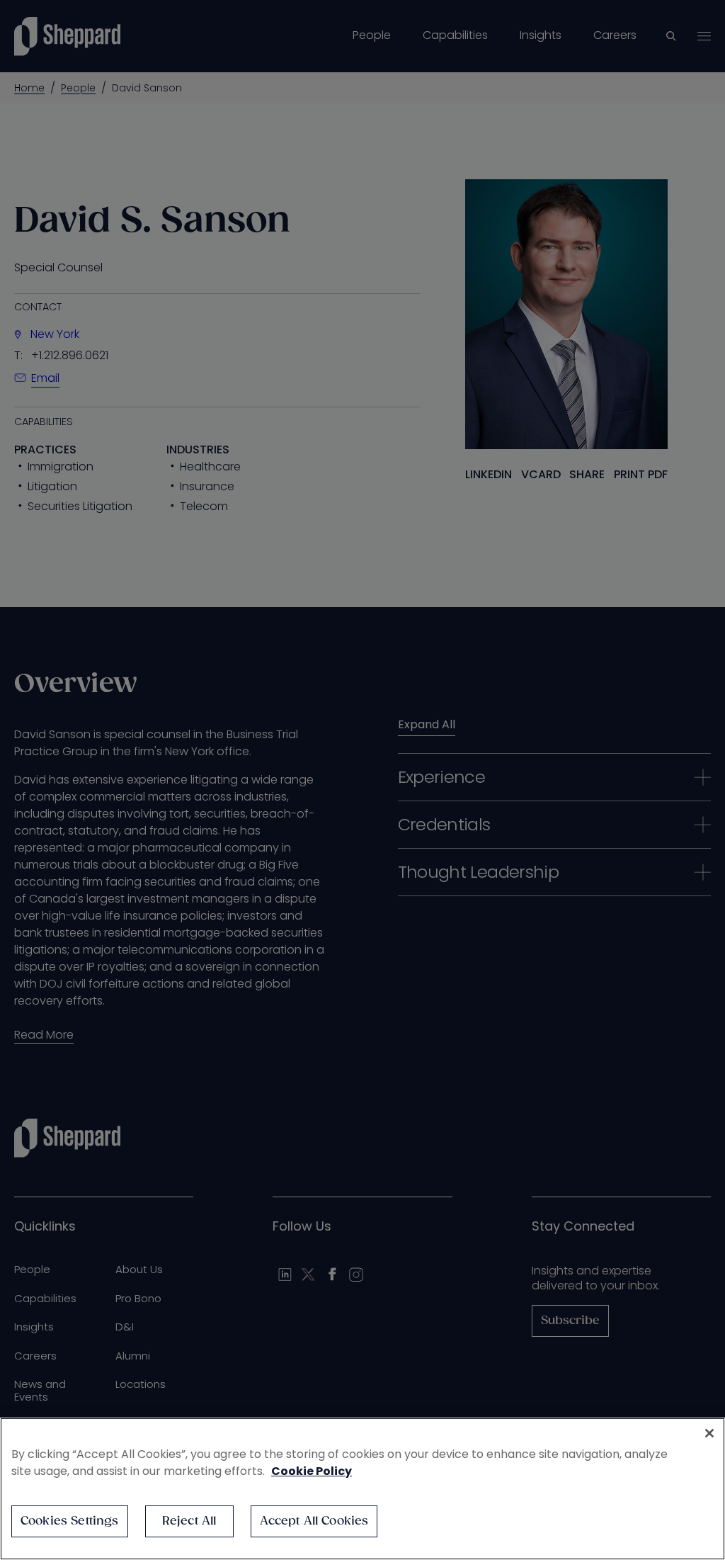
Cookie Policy (311, 1471)
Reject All (189, 1521)
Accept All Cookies (314, 1521)
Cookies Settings (70, 1521)
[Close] (709, 1433)
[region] (362, 1489)
